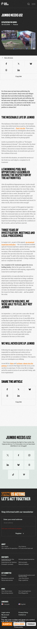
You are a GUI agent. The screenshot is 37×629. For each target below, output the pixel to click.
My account (5, 615)
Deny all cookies (19, 624)
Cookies (4, 617)
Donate (3, 575)
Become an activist (7, 578)
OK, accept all (7, 624)
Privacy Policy (23, 612)
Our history (22, 546)
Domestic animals (7, 564)
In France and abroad (25, 548)
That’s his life (20, 128)
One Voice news (6, 591)
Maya (12, 363)
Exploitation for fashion (9, 562)
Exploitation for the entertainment (7, 560)
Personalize (31, 624)
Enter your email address (13, 519)
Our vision (4, 546)
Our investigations (24, 591)
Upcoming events (7, 593)
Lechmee (20, 363)
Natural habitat (23, 564)
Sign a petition (23, 580)
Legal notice (5, 612)
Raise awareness (7, 580)
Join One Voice (23, 578)
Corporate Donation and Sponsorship (26, 576)
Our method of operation (9, 548)
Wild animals (22, 562)
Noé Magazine (23, 593)
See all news (8, 58)
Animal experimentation (26, 559)
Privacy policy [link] (18, 627)
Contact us (22, 615)
